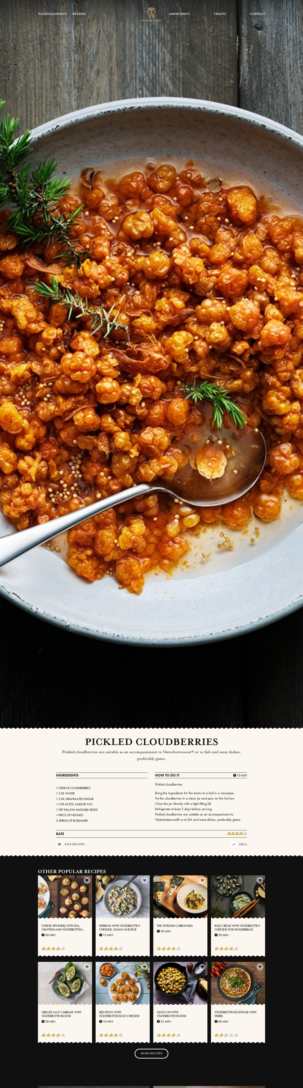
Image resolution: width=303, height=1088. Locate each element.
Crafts (220, 14)
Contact (257, 14)
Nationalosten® (52, 14)
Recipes (79, 14)
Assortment (179, 14)
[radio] (229, 834)
